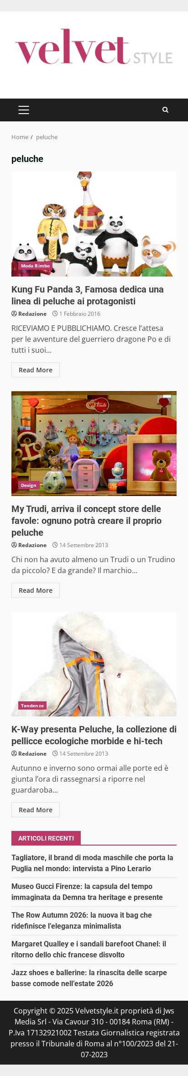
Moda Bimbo (35, 265)
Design (29, 485)
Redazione (32, 314)
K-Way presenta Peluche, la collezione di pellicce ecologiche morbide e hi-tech (94, 663)
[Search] (165, 110)
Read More (35, 370)
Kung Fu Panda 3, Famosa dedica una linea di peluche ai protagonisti (94, 224)
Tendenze (32, 705)
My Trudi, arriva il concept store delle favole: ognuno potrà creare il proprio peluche (94, 443)
